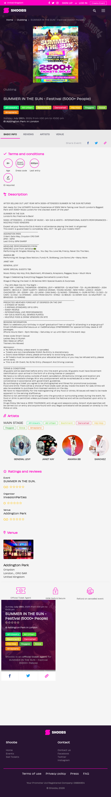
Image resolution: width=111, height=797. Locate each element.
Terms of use (31, 773)
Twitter (62, 756)
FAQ (86, 773)
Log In (83, 2)
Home (9, 19)
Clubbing (22, 19)
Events (10, 753)
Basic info (10, 134)
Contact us (64, 750)
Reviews (28, 134)
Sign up (67, 2)
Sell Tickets (12, 756)
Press (74, 773)
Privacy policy (56, 773)
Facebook (63, 753)
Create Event (98, 3)
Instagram (64, 760)
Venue (60, 134)
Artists (45, 134)
